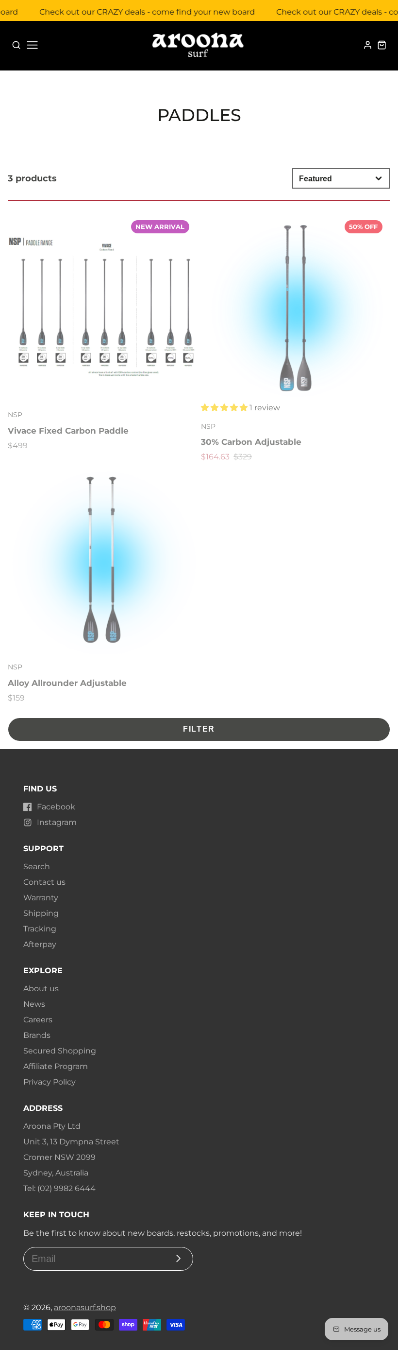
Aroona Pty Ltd (52, 1126)
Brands (36, 1035)
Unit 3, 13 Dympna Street (71, 1141)
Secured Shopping (59, 1050)
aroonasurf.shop (85, 1307)
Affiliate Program (55, 1066)
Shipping (41, 913)
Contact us (44, 882)
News (34, 1004)
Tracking (39, 928)
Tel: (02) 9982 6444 (59, 1188)
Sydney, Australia (55, 1172)
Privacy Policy (49, 1082)
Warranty (40, 897)
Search (36, 866)
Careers (37, 1019)
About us (41, 988)
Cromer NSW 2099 (59, 1157)
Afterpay (39, 944)
